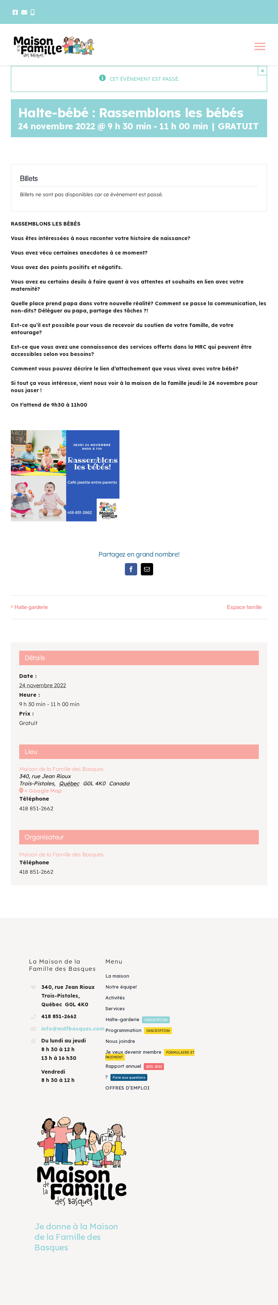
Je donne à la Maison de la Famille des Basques (76, 1236)
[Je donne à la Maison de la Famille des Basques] (82, 1161)
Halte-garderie (31, 606)
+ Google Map (43, 790)
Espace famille (244, 606)
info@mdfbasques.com (73, 1028)
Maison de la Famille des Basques (61, 768)
